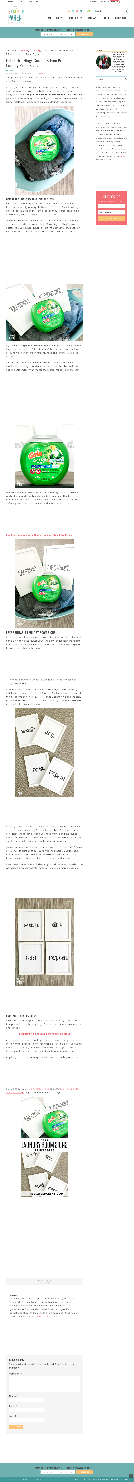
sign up (114, 2)
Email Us (21, 2)
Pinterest (123, 156)
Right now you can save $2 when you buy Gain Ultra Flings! (39, 535)
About (10, 2)
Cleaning (11, 70)
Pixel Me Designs (122, 1479)
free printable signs (38, 1089)
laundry (49, 1282)
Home (9, 1479)
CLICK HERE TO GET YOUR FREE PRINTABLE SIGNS (44, 1034)
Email (13, 1406)
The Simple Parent (16, 15)
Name (13, 1396)
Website (13, 1416)
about (14, 1479)
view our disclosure (37, 74)
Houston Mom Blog (24, 1479)
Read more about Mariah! (45, 1316)
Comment (15, 1373)
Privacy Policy (35, 2)
